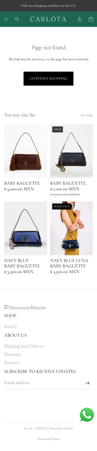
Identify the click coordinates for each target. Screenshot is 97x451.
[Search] (17, 19)
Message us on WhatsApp (27, 307)
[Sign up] (87, 383)
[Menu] (6, 19)
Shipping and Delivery (24, 346)
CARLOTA (40, 428)
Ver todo (86, 115)
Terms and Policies (48, 439)
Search (10, 327)
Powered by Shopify (61, 428)
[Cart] (90, 19)
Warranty (12, 354)
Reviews (11, 363)
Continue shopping (48, 78)
